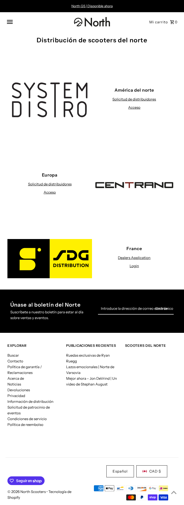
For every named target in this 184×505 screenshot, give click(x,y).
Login (134, 266)
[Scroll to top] (173, 492)
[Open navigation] (38, 22)
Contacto (15, 361)
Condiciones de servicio (27, 419)
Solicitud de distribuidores (134, 99)
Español (120, 471)
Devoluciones (18, 390)
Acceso (134, 107)
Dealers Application (134, 257)
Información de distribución (30, 401)
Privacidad (16, 395)
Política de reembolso (25, 424)
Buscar (13, 355)
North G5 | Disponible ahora (92, 6)
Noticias (14, 384)
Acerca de (15, 378)
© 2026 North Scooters (26, 491)
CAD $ (155, 471)
